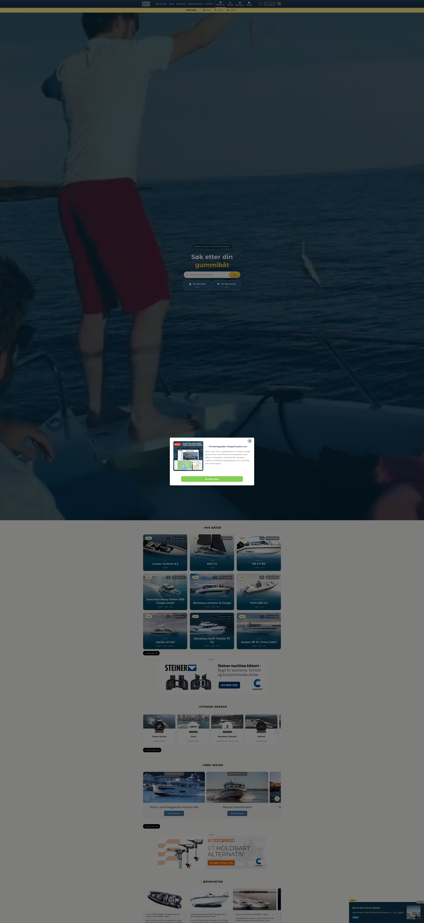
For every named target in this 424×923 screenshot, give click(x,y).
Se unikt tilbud (212, 479)
